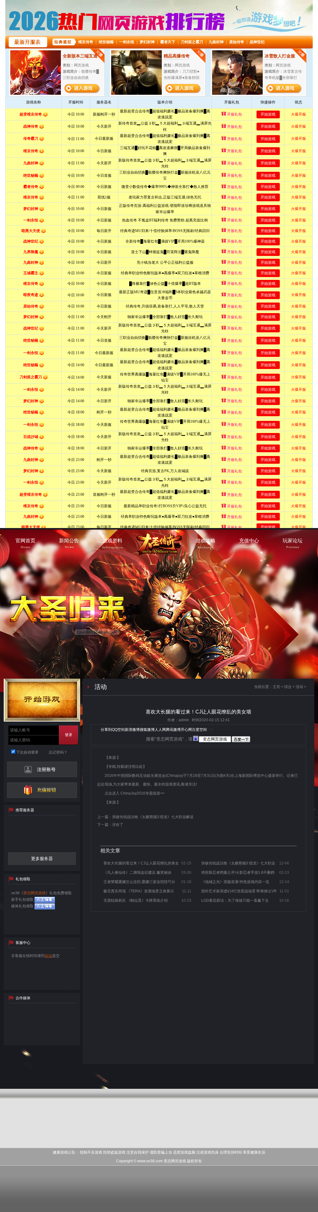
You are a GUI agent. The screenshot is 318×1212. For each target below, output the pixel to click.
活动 (299, 687)
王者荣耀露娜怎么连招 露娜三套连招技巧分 (139, 882)
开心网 (186, 729)
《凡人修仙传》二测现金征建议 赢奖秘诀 (137, 872)
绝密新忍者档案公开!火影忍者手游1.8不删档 (238, 872)
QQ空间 (118, 729)
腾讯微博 (173, 729)
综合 (288, 687)
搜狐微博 (147, 729)
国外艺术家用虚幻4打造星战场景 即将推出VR (239, 891)
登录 (68, 735)
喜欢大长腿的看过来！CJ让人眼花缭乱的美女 (141, 863)
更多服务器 (42, 858)
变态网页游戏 (34, 893)
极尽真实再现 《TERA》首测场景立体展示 (138, 891)
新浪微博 (132, 729)
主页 (276, 687)
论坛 (48, 956)
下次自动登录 (27, 752)
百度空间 (199, 729)
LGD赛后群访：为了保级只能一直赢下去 (235, 900)
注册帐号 (42, 769)
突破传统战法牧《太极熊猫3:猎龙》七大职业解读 (152, 817)
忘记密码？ (58, 752)
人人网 (160, 729)
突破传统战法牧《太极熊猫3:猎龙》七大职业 (238, 863)
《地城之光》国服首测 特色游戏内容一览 (235, 882)
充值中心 (42, 790)
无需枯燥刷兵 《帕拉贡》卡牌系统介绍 (135, 900)
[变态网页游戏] (159, 546)
